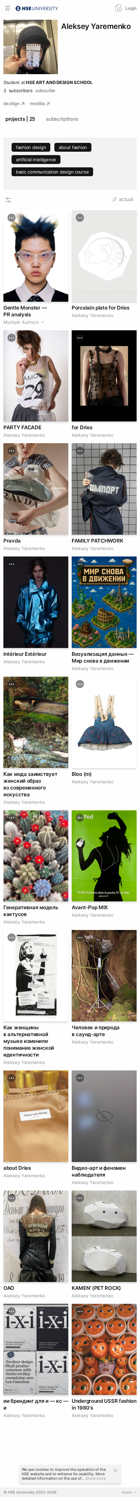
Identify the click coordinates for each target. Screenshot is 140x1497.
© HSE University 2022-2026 (29, 1492)
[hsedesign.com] (36, 8)
